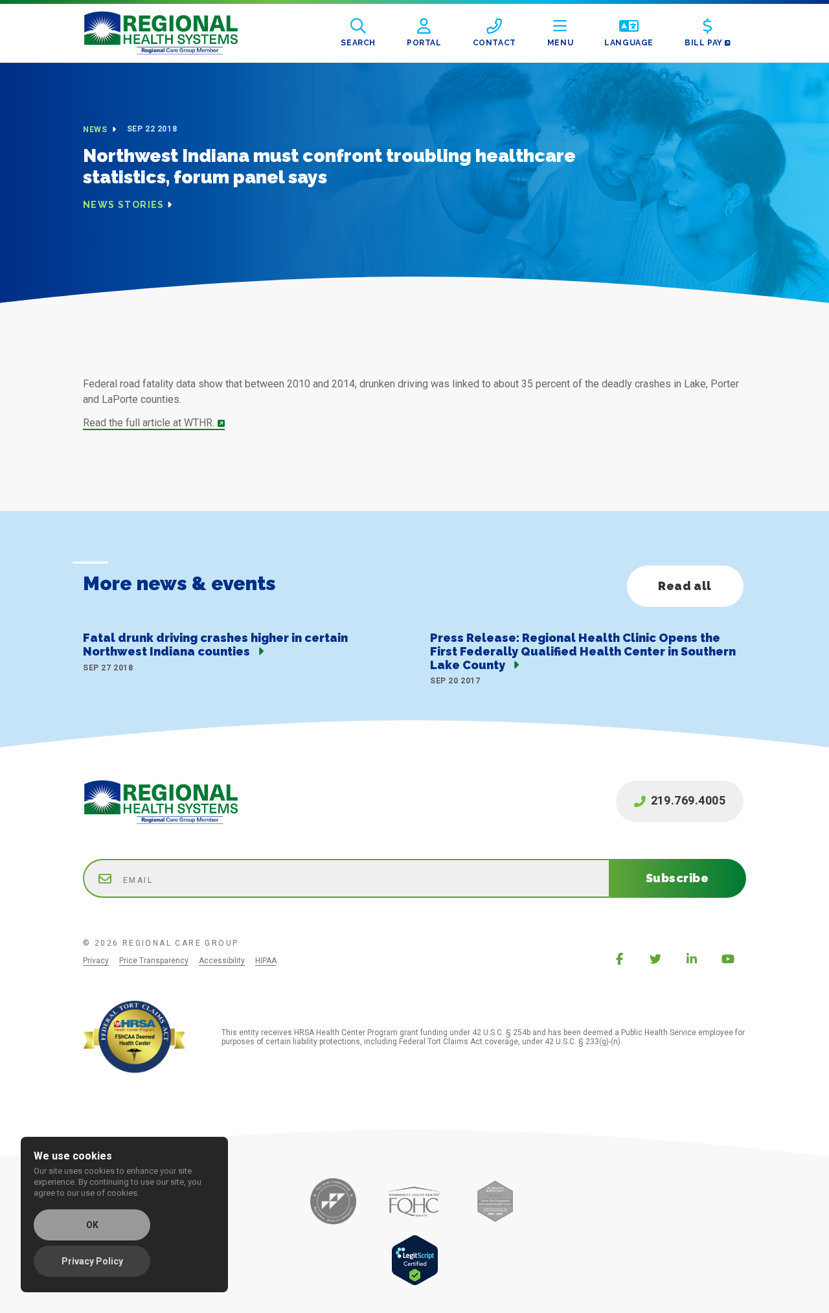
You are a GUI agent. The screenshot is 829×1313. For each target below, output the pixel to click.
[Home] (171, 33)
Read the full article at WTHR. (148, 423)
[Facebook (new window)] (619, 958)
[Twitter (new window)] (655, 958)
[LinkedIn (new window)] (691, 958)
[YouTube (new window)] (728, 958)
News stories (124, 205)
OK (92, 1225)
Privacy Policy (92, 1261)
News (96, 129)
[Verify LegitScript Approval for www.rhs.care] (414, 1282)
